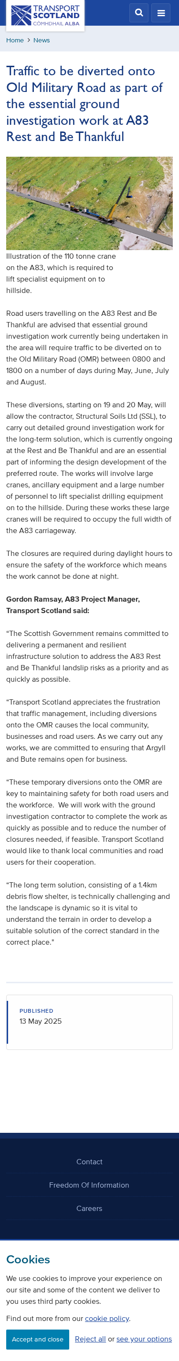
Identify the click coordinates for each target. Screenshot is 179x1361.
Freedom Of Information (89, 1184)
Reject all (90, 1338)
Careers (89, 1208)
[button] (138, 12)
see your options (144, 1338)
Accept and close (37, 1339)
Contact (89, 1161)
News (41, 40)
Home (15, 40)
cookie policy (107, 1318)
